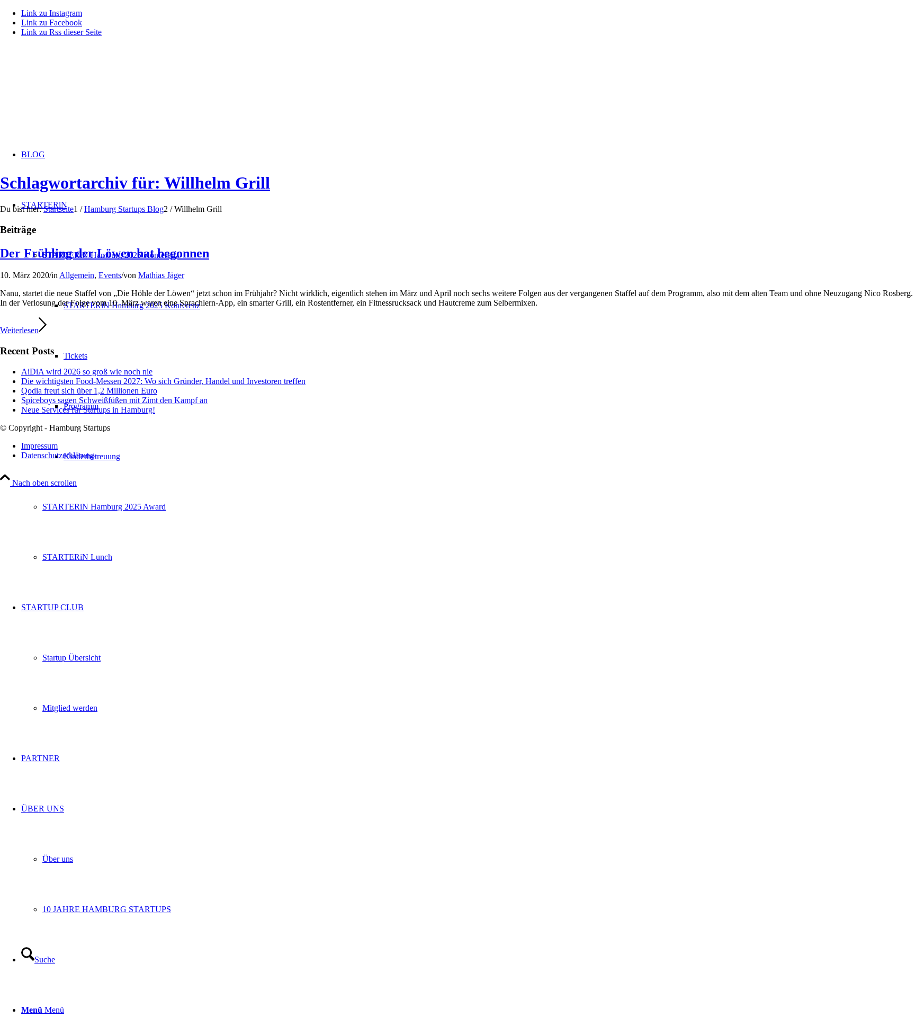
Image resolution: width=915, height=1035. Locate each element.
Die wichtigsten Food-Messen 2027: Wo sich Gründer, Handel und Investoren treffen (163, 381)
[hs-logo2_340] (79, 95)
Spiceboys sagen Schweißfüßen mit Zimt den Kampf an (114, 400)
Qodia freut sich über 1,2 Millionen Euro (89, 390)
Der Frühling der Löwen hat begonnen (104, 253)
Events (109, 275)
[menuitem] (478, 506)
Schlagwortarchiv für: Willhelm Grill (135, 182)
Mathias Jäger (161, 275)
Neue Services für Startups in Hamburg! (88, 409)
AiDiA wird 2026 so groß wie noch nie (86, 371)
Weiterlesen (19, 330)
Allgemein (76, 275)
